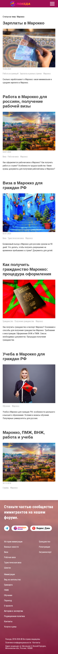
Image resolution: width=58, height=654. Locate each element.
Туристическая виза (16, 238)
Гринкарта (8, 585)
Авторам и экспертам (13, 611)
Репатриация (44, 547)
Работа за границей (10, 73)
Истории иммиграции (13, 541)
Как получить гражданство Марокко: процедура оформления (27, 269)
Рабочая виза (13, 157)
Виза (4, 157)
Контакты (8, 621)
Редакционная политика (14, 616)
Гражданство (8, 321)
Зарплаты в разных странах (31, 73)
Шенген (7, 568)
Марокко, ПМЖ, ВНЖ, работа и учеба (24, 434)
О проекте (8, 605)
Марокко (47, 73)
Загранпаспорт (45, 552)
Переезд (8, 600)
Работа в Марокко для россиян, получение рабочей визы (25, 101)
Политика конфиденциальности (18, 643)
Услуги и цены (10, 626)
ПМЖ (6, 590)
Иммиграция (9, 574)
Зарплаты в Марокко (23, 23)
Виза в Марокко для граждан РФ (23, 185)
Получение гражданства (24, 321)
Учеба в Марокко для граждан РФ (24, 356)
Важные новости (11, 547)
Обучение (6, 406)
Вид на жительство (12, 579)
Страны (6, 488)
